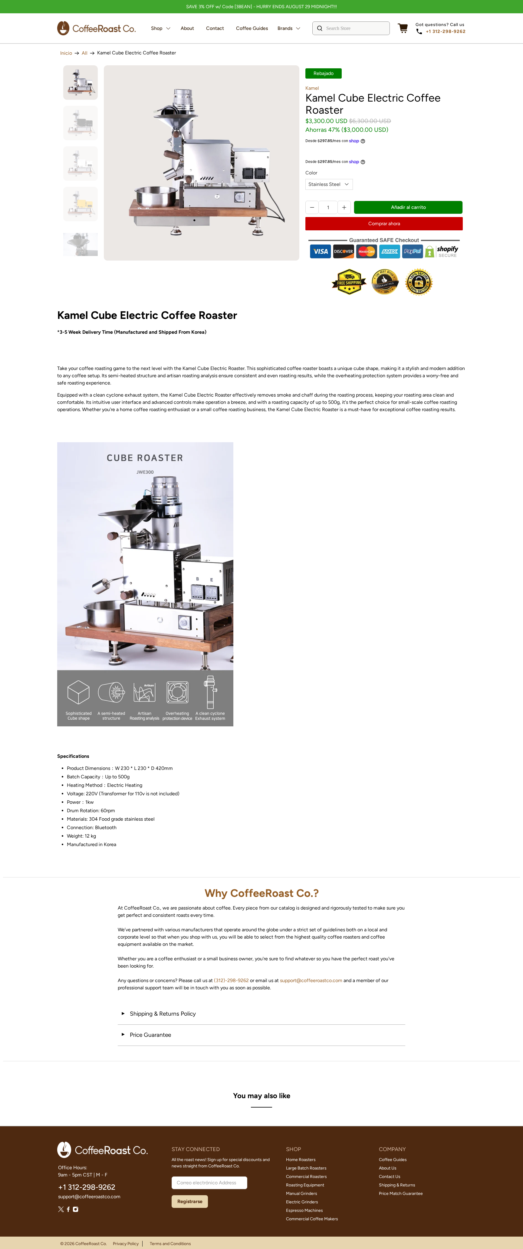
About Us (387, 1168)
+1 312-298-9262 (446, 31)
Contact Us (389, 1176)
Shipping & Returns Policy (158, 1013)
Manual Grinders (301, 1193)
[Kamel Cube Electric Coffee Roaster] (201, 163)
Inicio (66, 53)
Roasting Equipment (305, 1185)
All (84, 53)
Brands (285, 28)
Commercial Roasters (306, 1176)
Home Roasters (301, 1159)
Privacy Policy (126, 1243)
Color (311, 173)
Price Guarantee (146, 1034)
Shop (157, 28)
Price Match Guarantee (401, 1193)
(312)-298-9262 (231, 980)
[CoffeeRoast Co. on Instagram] (75, 1210)
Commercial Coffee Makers (312, 1218)
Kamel (312, 88)
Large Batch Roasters (306, 1168)
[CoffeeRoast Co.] (96, 28)
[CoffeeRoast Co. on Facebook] (68, 1210)
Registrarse (189, 1201)
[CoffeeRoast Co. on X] (61, 1210)
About (187, 28)
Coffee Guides (252, 28)
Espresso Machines (304, 1210)
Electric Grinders (302, 1202)
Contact (215, 28)
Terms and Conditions (170, 1243)
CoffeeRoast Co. (91, 1243)
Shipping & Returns (397, 1185)
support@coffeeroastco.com (311, 980)
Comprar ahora (384, 223)
